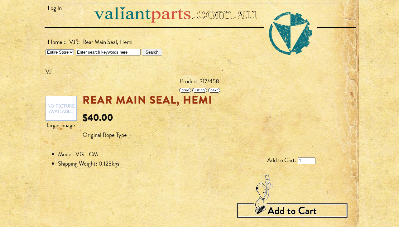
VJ (72, 42)
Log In (55, 8)
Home (55, 42)
